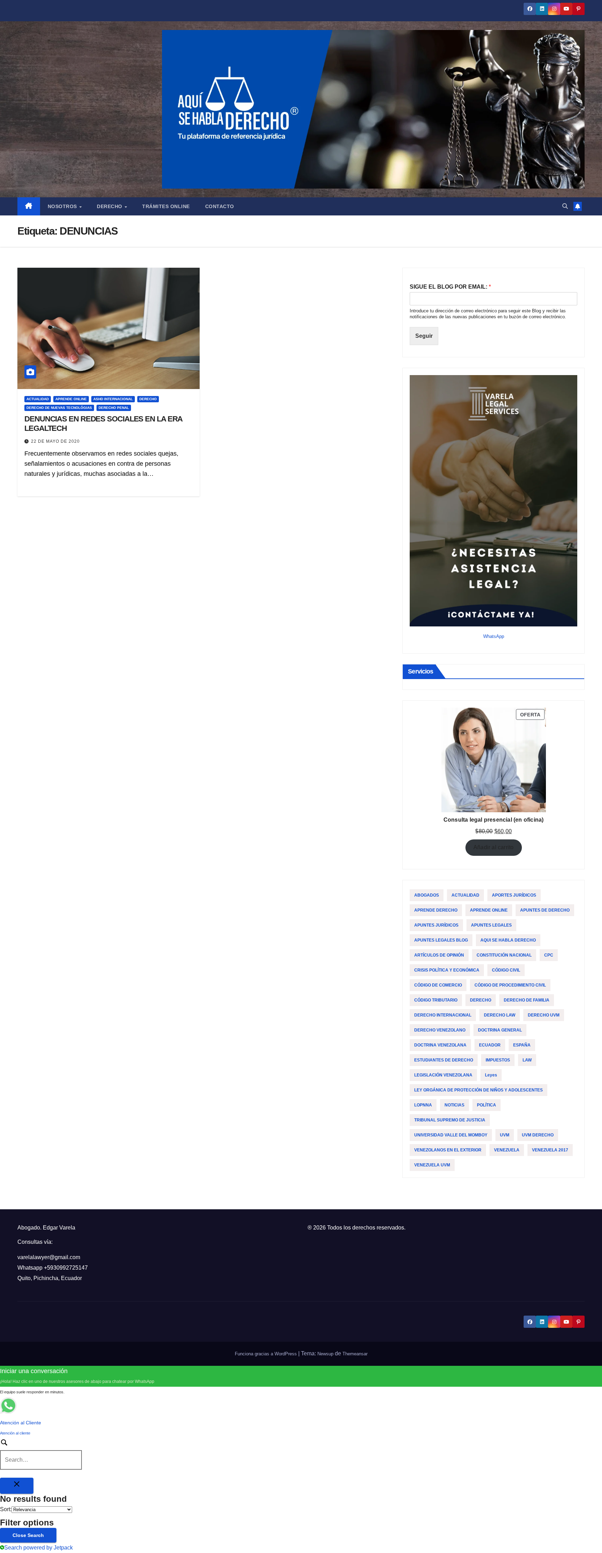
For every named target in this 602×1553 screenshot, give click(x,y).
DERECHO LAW (499, 1015)
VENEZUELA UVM (432, 1165)
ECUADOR (490, 1045)
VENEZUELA (506, 1150)
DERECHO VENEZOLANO (439, 1030)
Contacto (219, 206)
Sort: (5, 1509)
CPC (548, 955)
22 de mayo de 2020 (55, 441)
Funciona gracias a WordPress (266, 1353)
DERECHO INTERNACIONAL (442, 1015)
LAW (527, 1060)
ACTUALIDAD (37, 399)
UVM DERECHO (538, 1135)
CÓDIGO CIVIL (506, 970)
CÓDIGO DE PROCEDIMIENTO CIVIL (510, 985)
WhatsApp (493, 636)
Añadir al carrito (493, 847)
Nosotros (63, 206)
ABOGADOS (426, 895)
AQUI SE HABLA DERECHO (508, 940)
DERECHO (148, 399)
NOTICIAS (454, 1105)
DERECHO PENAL (114, 408)
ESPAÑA (522, 1045)
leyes (491, 1075)
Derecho (110, 206)
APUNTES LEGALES (491, 925)
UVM (504, 1135)
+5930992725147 (66, 1268)
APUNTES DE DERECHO (545, 910)
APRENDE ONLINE (71, 399)
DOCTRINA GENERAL (500, 1030)
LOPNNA (423, 1105)
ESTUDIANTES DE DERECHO (443, 1060)
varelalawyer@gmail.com (48, 1257)
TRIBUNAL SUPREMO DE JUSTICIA (449, 1120)
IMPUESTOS (498, 1060)
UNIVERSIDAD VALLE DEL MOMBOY (450, 1135)
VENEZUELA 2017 (550, 1150)
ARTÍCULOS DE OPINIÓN (439, 955)
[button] (565, 206)
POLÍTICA (486, 1105)
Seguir (424, 336)
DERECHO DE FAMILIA (526, 1000)
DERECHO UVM (543, 1015)
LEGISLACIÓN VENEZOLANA (443, 1075)
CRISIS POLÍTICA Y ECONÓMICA (446, 970)
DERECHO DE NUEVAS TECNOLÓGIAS (59, 408)
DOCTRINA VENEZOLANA (440, 1045)
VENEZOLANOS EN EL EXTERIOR (447, 1150)
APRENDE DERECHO (435, 910)
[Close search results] (16, 1486)
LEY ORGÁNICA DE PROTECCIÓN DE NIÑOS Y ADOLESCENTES (478, 1090)
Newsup (325, 1353)
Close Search (28, 1535)
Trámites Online (166, 206)
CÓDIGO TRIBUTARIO (435, 1000)
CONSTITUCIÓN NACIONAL (504, 955)
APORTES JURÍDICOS (514, 895)
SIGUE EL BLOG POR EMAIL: (450, 287)
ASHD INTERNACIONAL (113, 399)
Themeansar (355, 1353)
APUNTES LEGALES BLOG (441, 940)
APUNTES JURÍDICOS (436, 925)
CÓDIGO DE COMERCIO (438, 985)
